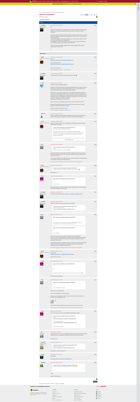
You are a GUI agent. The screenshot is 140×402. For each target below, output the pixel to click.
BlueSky (99, 391)
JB (41, 331)
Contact (53, 393)
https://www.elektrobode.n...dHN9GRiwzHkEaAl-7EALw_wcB (62, 64)
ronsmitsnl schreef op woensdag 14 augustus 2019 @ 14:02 (65, 168)
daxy (42, 144)
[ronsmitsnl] (41, 29)
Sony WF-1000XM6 (78, 400)
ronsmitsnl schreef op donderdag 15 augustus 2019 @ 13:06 (65, 365)
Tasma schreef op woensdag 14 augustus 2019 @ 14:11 (64, 127)
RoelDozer (43, 362)
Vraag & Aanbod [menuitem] (64, 1)
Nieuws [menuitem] (39, 1)
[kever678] (41, 116)
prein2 (42, 57)
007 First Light (77, 398)
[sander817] (41, 347)
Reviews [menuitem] (44, 1)
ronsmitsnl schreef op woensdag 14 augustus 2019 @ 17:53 (65, 206)
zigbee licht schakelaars (59, 12)
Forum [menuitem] (70, 1)
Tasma (42, 82)
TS (89, 14)
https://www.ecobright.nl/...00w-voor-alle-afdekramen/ (61, 358)
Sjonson (42, 354)
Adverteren (54, 391)
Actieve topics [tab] (138, 9)
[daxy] (41, 147)
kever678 (43, 113)
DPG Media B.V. (44, 392)
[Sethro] (41, 179)
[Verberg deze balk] (135, 4)
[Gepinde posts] (96, 15)
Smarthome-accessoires (44, 19)
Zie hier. (66, 108)
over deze (67, 293)
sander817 (43, 342)
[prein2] (41, 62)
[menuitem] (98, 1)
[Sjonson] (41, 357)
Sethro (42, 176)
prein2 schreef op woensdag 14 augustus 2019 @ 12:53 (64, 316)
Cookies (54, 400)
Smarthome (52, 12)
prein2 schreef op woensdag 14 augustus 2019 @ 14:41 (64, 178)
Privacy (53, 398)
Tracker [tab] (138, 5)
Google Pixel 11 (77, 395)
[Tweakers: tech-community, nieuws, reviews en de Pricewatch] (33, 1)
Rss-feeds (99, 396)
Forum (40, 12)
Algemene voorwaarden (57, 396)
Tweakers (32, 392)
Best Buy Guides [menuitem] (49, 1)
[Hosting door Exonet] (101, 386)
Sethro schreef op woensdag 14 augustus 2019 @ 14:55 (64, 217)
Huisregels (54, 395)
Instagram (99, 395)
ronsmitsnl (43, 25)
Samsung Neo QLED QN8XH (80, 393)
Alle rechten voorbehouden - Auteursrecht (38, 393)
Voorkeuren (58, 400)
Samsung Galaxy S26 (78, 396)
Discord (99, 398)
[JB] (41, 336)
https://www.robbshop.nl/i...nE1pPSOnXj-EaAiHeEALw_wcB (62, 60)
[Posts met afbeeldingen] (91, 15)
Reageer (46, 16)
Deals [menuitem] (73, 1)
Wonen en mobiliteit (45, 12)
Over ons (58, 393)
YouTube (99, 393)
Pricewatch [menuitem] (57, 1)
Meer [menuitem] (77, 1)
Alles (87, 14)
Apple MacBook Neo (78, 391)
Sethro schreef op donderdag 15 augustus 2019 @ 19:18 (64, 282)
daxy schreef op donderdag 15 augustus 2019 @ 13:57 (64, 263)
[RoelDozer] (41, 365)
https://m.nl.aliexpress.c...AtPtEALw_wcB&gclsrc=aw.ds (71, 193)
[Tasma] (41, 85)
